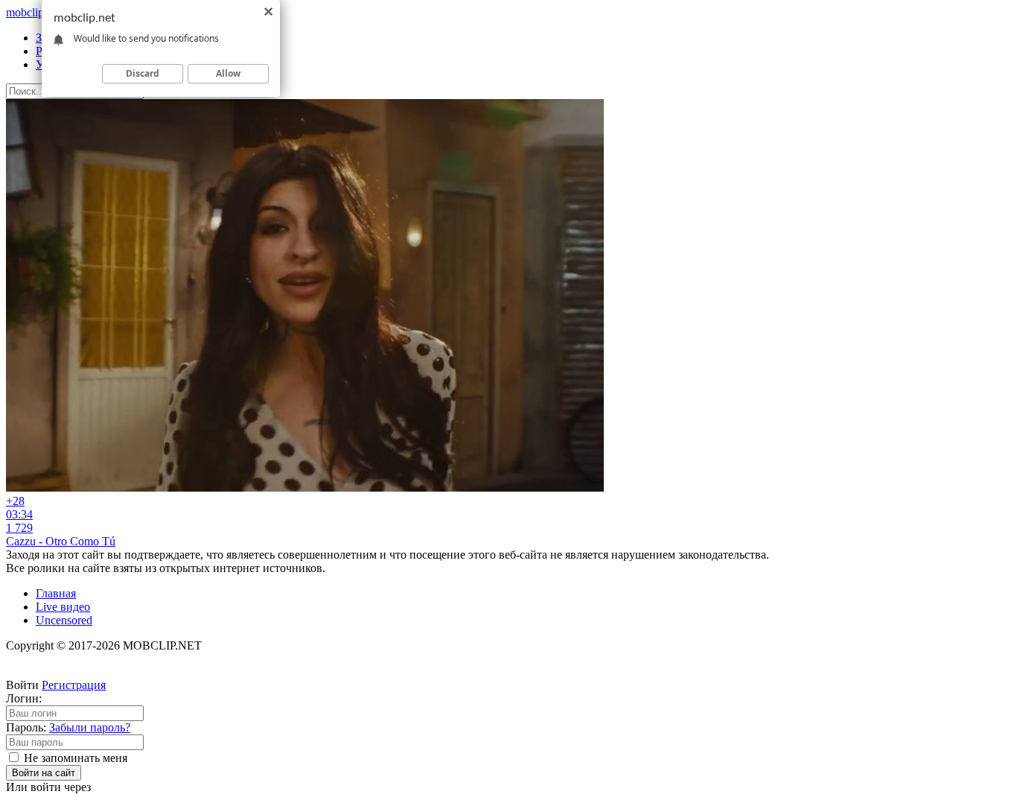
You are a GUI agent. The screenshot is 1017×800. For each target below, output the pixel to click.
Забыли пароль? (89, 727)
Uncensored (64, 620)
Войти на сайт (43, 772)
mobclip (33, 12)
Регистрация (74, 685)
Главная (56, 593)
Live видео (63, 606)
